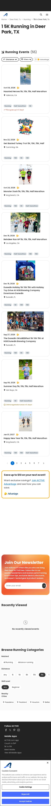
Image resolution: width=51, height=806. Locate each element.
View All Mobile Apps (13, 752)
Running (27, 19)
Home (4, 19)
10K (34, 674)
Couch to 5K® (10, 743)
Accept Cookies (25, 801)
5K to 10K (8, 746)
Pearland (23, 702)
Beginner (16, 687)
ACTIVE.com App (11, 740)
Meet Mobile (9, 749)
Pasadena (9, 702)
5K (20, 674)
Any (5, 674)
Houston (35, 702)
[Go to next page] (43, 463)
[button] (26, 59)
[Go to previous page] (7, 463)
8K (27, 674)
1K (12, 674)
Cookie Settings (25, 787)
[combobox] (10, 59)
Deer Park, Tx (15, 19)
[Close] (47, 762)
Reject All (25, 794)
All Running (8, 662)
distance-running (25, 662)
